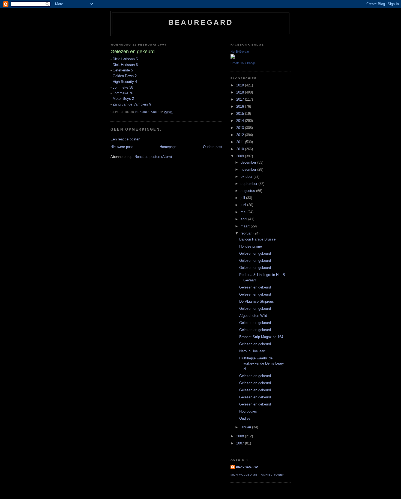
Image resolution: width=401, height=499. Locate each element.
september (249, 184)
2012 (240, 135)
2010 (240, 149)
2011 (240, 142)
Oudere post (212, 147)
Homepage (168, 147)
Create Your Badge (243, 63)
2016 (240, 106)
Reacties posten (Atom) (153, 157)
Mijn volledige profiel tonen (258, 474)
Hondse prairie (250, 246)
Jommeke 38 (123, 87)
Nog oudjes (248, 411)
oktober (247, 177)
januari (246, 427)
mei (244, 212)
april (244, 219)
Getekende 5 (123, 70)
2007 (240, 443)
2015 (240, 114)
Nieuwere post (121, 147)
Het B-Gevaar (240, 51)
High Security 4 (125, 82)
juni (244, 205)
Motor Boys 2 (123, 99)
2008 (240, 436)
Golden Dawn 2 (125, 76)
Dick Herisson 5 (125, 59)
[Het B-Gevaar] (233, 57)
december (249, 162)
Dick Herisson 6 (125, 65)
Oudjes (244, 418)
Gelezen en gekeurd (255, 253)
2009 (240, 156)
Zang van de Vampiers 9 (132, 104)
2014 (240, 121)
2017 (240, 99)
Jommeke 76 (123, 93)
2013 (240, 128)
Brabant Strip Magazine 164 (261, 337)
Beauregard (201, 22)
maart (246, 226)
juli (243, 198)
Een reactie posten (125, 139)
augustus (248, 191)
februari (247, 233)
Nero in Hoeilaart (252, 351)
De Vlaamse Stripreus (256, 301)
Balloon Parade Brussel (257, 239)
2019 (240, 85)
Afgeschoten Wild (253, 316)
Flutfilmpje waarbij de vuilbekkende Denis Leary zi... (261, 363)
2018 (240, 92)
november (249, 169)
